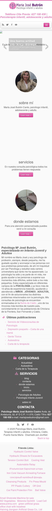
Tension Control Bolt (18, 460)
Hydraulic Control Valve (26, 451)
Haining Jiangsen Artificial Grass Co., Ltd (21, 509)
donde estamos (27, 384)
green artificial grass (28, 503)
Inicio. (27, 387)
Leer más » (26, 115)
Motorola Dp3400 (26, 500)
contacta (26, 381)
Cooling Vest (37, 460)
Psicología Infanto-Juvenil (29, 397)
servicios (26, 390)
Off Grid (37, 485)
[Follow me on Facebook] (13, 25)
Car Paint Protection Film (19, 490)
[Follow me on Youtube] (17, 25)
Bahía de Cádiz (28, 303)
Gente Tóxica (14, 336)
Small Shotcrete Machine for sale (17, 498)
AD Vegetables (7, 500)
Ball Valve (40, 490)
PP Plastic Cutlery (20, 485)
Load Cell (42, 500)
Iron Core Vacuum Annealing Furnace (26, 473)
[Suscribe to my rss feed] (4, 25)
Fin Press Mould (37, 481)
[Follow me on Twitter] (8, 25)
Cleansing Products (16, 481)
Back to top (43, 438)
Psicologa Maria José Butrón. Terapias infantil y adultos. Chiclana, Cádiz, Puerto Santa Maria (26, 431)
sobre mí (26, 402)
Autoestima (13, 340)
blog (26, 378)
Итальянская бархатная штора (26, 468)
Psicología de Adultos (29, 394)
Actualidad (26, 362)
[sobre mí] (26, 81)
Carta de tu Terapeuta (27, 368)
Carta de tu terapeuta (18, 343)
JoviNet (44, 434)
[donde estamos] (26, 200)
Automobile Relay (26, 464)
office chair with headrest (12, 506)
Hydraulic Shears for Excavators (26, 455)
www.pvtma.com (8, 503)
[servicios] (26, 141)
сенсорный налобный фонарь (26, 477)
